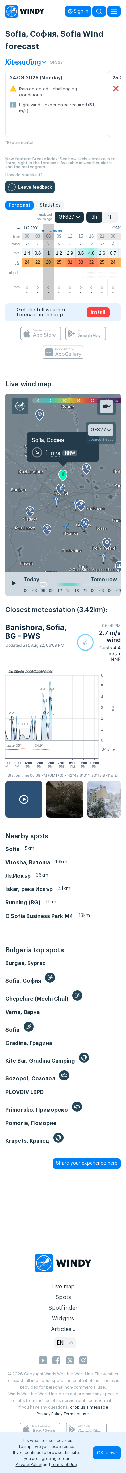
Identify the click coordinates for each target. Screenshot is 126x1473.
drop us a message (89, 1407)
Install (98, 312)
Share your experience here (86, 1163)
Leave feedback (35, 187)
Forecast (19, 205)
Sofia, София (48, 440)
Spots (63, 1297)
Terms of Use (64, 1465)
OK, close (107, 1452)
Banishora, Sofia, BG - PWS (36, 631)
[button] (99, 642)
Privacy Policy (49, 1414)
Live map (63, 1286)
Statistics (50, 205)
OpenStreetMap (85, 569)
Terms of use (76, 1414)
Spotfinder (63, 1308)
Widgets (63, 1318)
